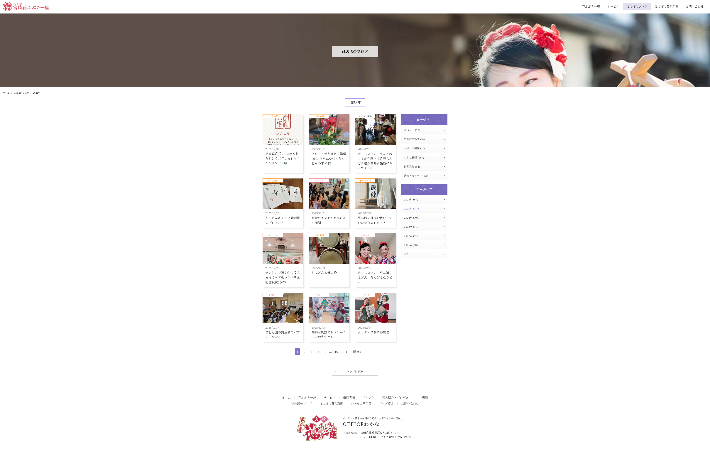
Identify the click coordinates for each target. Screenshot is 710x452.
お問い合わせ (695, 6)
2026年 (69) (411, 199)
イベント (368, 397)
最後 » (357, 352)
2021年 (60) (411, 245)
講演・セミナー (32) (416, 175)
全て (406, 254)
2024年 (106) (411, 217)
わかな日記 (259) (414, 157)
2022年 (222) (412, 236)
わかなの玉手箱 (361, 403)
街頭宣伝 (349, 397)
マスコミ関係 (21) (414, 148)
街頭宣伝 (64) (412, 166)
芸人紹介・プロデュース (398, 397)
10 (336, 352)
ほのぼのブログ (637, 6)
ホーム (6, 93)
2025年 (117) (411, 208)
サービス (613, 6)
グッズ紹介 (386, 403)
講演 (425, 397)
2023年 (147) (411, 226)
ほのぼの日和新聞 (666, 6)
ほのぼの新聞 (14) (414, 139)
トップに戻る (355, 371)
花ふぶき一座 (591, 6)
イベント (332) (412, 130)
